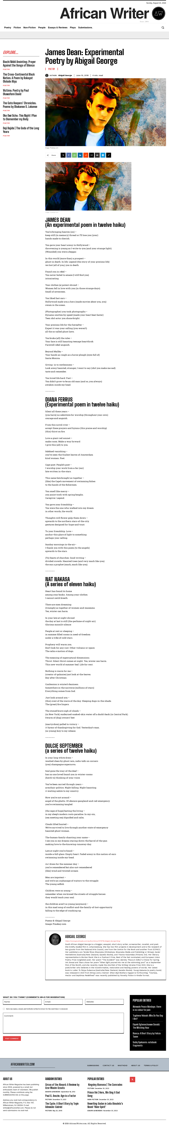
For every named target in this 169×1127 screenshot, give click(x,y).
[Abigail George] (47, 75)
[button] (162, 27)
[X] (63, 155)
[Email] (91, 155)
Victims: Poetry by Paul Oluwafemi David (16, 92)
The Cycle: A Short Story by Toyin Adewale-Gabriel (62, 1105)
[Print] (97, 155)
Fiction (48, 1099)
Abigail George (65, 75)
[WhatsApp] (74, 155)
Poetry (6, 69)
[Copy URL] (108, 155)
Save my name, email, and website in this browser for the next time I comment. (37, 1009)
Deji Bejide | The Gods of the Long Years (21, 130)
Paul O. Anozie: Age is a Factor (60, 1095)
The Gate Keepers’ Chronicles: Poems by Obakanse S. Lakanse (20, 104)
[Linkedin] (80, 155)
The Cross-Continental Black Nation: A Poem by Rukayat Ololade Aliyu (19, 78)
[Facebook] (68, 155)
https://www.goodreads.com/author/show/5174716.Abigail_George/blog (92, 941)
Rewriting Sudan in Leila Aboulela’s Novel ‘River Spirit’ (105, 1105)
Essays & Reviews (52, 1092)
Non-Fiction (92, 1099)
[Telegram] (102, 155)
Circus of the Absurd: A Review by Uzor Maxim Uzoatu (62, 1086)
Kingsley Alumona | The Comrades (104, 1084)
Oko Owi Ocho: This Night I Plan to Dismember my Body (20, 117)
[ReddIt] (85, 155)
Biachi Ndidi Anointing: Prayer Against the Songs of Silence (19, 63)
